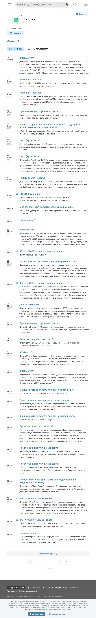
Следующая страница (48, 554)
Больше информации (57, 614)
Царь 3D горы (54, 587)
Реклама (10, 596)
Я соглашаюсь (36, 614)
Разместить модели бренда (53, 596)
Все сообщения (15, 49)
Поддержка (42, 587)
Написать (17, 33)
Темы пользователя (39, 49)
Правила (31, 587)
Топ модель (12, 591)
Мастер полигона (70, 587)
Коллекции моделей (28, 591)
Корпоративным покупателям (28, 596)
